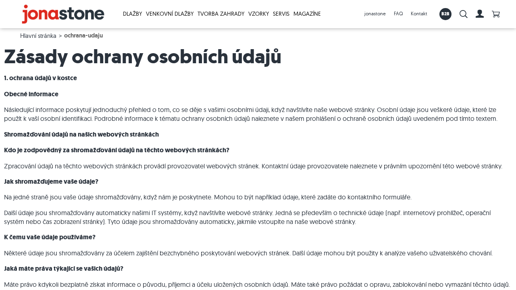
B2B (445, 13)
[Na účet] (480, 14)
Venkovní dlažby (170, 13)
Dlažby (132, 13)
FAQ (398, 13)
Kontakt (419, 13)
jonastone (375, 13)
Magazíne (307, 13)
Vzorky (258, 13)
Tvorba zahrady (221, 13)
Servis (281, 13)
